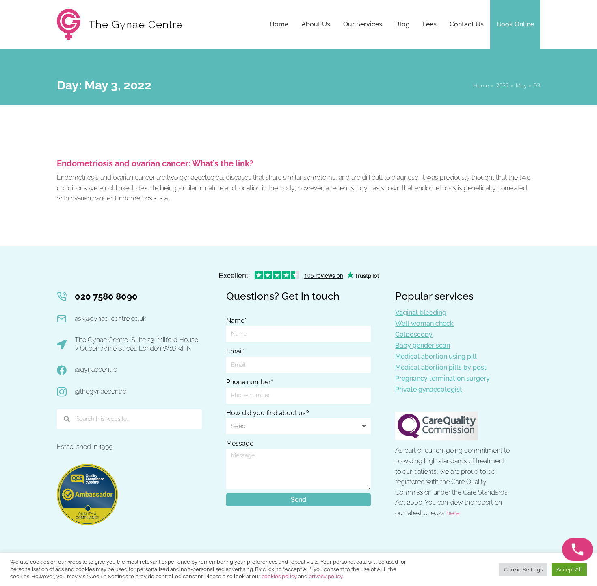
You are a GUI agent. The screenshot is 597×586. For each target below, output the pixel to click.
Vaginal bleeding (420, 312)
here (452, 513)
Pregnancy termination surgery (442, 378)
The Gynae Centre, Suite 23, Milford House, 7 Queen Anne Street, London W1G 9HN (137, 344)
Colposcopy (414, 334)
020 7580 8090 (106, 296)
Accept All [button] (569, 569)
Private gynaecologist (428, 389)
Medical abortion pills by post (441, 367)
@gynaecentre (96, 369)
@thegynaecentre (100, 391)
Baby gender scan (422, 345)
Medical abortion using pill (436, 356)
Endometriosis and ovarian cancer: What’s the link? (155, 163)
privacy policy (326, 576)
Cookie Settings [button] (523, 569)
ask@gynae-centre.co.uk (110, 318)
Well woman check (424, 323)
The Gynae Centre (136, 24)
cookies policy (279, 576)
